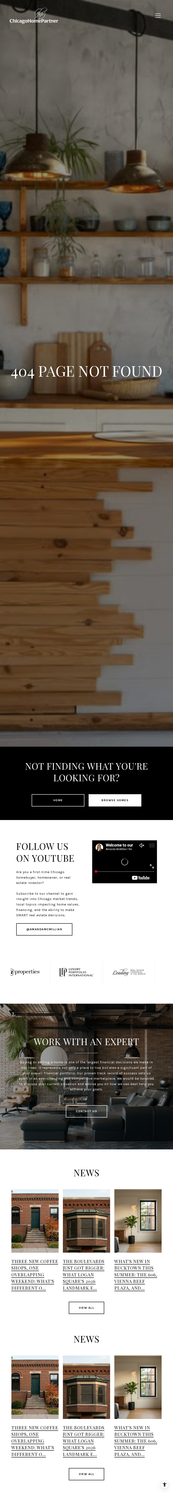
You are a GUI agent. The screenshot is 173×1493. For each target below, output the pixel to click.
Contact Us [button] (86, 1111)
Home (58, 800)
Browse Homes (114, 800)
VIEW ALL (86, 1308)
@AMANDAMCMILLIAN (44, 929)
